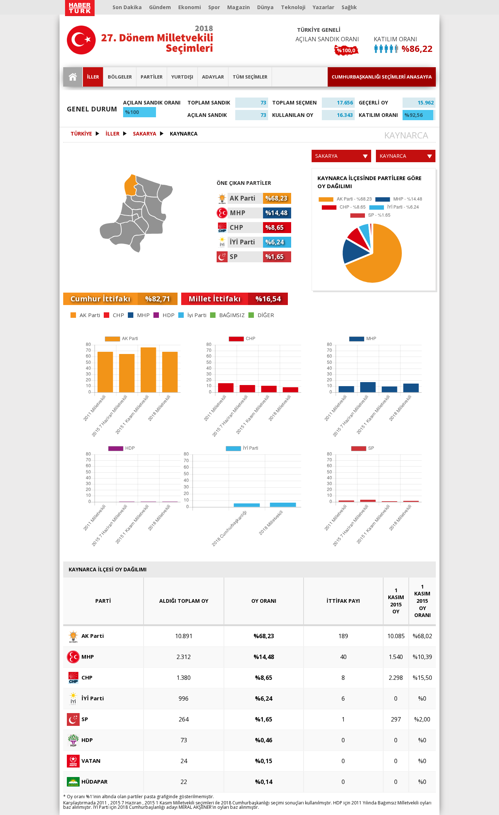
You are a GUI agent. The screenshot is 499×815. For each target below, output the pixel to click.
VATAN (90, 760)
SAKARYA (144, 133)
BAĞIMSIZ (232, 315)
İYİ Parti (92, 697)
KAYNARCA (184, 133)
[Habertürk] (79, 8)
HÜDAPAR (94, 781)
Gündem (160, 7)
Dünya (265, 7)
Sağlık (349, 7)
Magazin (238, 7)
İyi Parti (196, 315)
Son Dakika (127, 7)
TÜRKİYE (81, 133)
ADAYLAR (213, 76)
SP (84, 718)
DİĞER (266, 315)
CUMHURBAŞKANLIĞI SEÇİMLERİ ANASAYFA (382, 76)
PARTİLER (152, 76)
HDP (169, 315)
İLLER (93, 76)
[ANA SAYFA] (73, 77)
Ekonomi (189, 7)
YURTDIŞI (182, 76)
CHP (118, 315)
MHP (143, 315)
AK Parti (90, 315)
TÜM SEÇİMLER (250, 76)
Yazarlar (323, 7)
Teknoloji (293, 7)
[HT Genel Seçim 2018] (140, 40)
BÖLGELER (120, 76)
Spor (214, 7)
